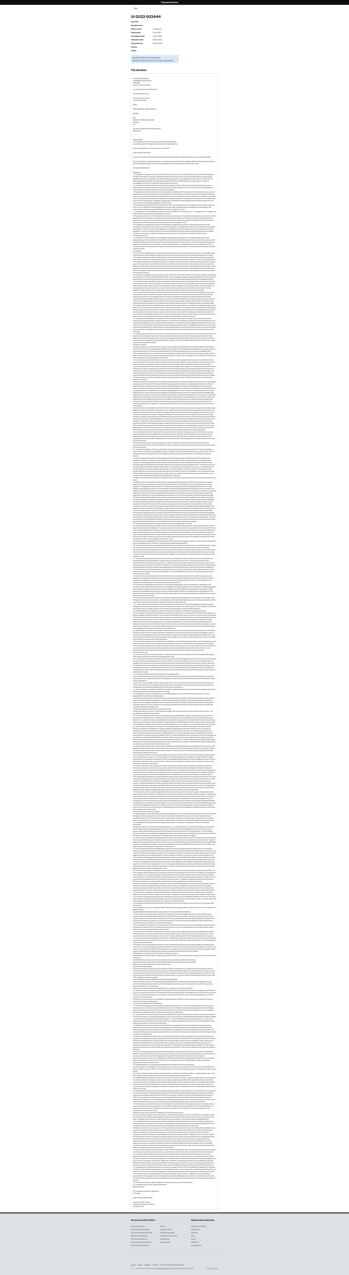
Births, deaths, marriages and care (141, 1242)
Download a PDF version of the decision (146, 58)
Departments (195, 1229)
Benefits (163, 1226)
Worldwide (194, 1233)
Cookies (140, 1265)
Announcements (196, 1245)
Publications (195, 1242)
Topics (193, 1236)
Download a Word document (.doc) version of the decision (152, 60)
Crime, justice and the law (139, 1239)
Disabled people (165, 1242)
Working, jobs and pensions (139, 1236)
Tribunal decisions (169, 2)
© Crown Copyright (212, 1269)
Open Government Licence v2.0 (165, 1268)
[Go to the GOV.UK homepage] (138, 2)
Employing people (166, 1229)
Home (135, 8)
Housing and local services (168, 1236)
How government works (198, 1226)
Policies (193, 1239)
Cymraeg (155, 1265)
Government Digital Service (175, 1265)
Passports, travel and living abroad (141, 1233)
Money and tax (164, 1239)
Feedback (148, 1265)
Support (133, 1265)
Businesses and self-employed (140, 1229)
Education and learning (167, 1233)
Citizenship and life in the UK (140, 1245)
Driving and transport (137, 1226)
